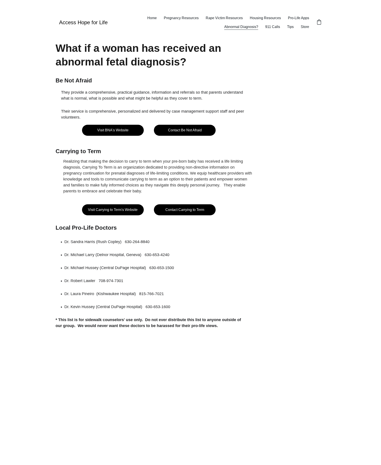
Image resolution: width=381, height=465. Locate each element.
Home (152, 18)
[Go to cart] (319, 22)
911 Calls (272, 27)
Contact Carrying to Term (184, 210)
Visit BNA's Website (113, 130)
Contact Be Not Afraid (185, 130)
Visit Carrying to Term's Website (113, 210)
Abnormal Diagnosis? (241, 27)
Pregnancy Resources (181, 18)
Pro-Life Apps (298, 18)
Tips (290, 27)
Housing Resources (265, 18)
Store (305, 27)
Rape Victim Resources (224, 18)
